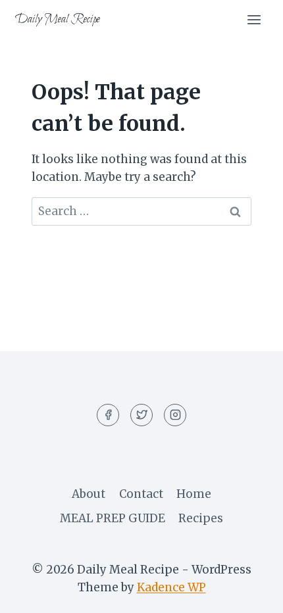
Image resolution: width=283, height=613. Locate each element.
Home (193, 494)
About (88, 494)
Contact (141, 494)
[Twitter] (141, 415)
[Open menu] (253, 19)
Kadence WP (171, 587)
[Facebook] (108, 415)
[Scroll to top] (249, 592)
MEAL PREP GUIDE (112, 518)
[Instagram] (175, 415)
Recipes (200, 518)
